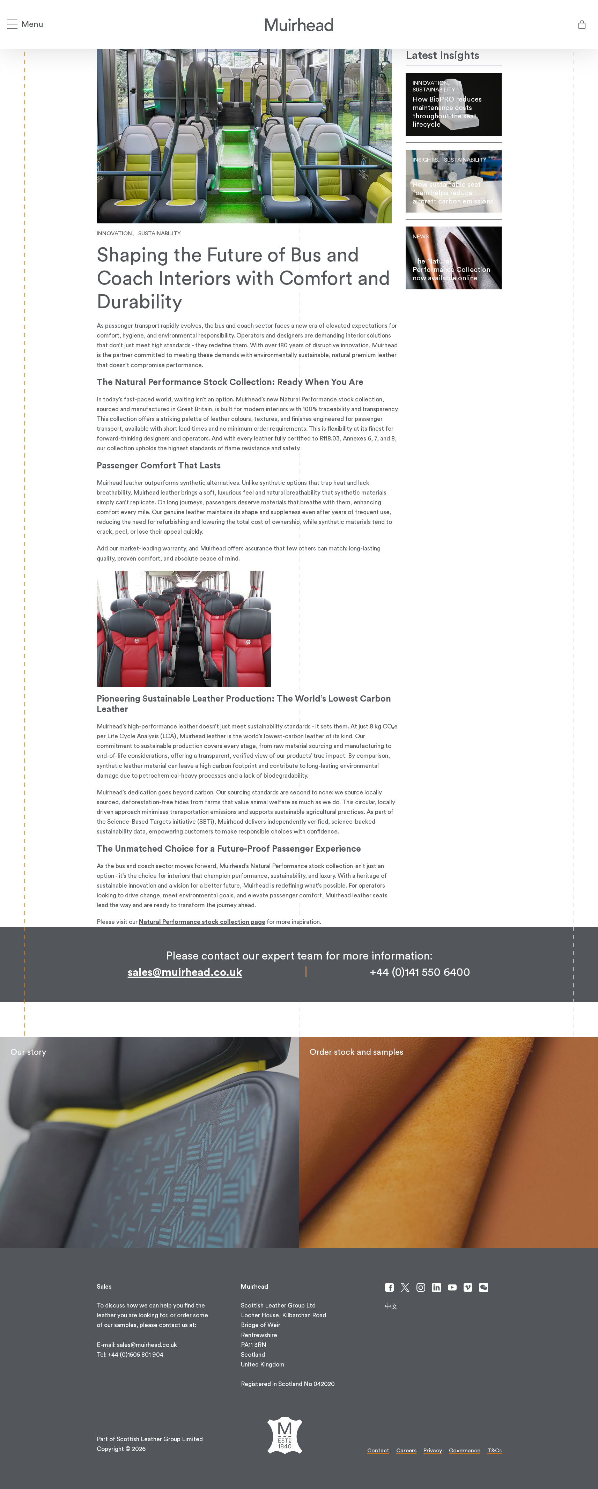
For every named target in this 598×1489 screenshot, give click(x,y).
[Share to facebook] (389, 1287)
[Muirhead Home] (299, 24)
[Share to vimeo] (468, 1287)
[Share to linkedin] (436, 1287)
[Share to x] (405, 1287)
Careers (406, 1450)
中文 (391, 1307)
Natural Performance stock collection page (202, 922)
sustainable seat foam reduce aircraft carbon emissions (454, 181)
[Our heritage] (149, 1142)
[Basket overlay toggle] (582, 24)
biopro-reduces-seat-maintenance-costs (454, 104)
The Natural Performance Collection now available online (454, 258)
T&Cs (494, 1450)
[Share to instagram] (420, 1287)
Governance (464, 1450)
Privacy (432, 1450)
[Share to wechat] (483, 1287)
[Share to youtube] (452, 1287)
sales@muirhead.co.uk (185, 972)
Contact (378, 1450)
